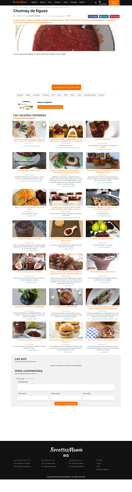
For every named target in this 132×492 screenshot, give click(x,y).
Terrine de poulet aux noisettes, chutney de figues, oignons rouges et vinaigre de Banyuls (103, 309)
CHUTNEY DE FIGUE (102, 139)
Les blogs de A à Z (76, 461)
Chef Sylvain (68, 352)
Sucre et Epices (105, 282)
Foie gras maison (90, 95)
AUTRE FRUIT (18, 23)
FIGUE (27, 23)
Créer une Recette (114, 2)
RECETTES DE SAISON (39, 23)
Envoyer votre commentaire (66, 404)
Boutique (74, 2)
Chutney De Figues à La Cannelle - (29, 272)
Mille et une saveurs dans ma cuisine (31, 181)
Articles (81, 2)
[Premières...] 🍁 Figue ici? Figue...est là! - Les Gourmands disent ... (102, 208)
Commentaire (23, 382)
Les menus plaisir (32, 350)
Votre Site (86, 394)
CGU (98, 467)
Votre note (20, 379)
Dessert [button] (57, 2)
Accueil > (16, 7)
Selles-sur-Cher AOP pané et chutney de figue (29, 208)
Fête (65, 95)
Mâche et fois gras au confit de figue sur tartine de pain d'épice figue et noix (66, 172)
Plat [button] (49, 2)
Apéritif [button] (34, 2)
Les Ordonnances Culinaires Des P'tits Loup (105, 319)
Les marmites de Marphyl (105, 183)
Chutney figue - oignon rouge (29, 171)
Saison (101, 95)
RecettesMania (19, 2)
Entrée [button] (42, 2)
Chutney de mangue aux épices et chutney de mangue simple (103, 172)
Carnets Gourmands (31, 282)
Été (53, 95)
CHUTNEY (111, 20)
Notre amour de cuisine (68, 186)
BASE (22, 20)
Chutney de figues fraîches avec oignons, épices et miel (66, 240)
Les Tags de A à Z (48, 461)
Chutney (46, 95)
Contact (99, 461)
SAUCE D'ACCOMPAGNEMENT (93, 20)
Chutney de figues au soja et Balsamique (103, 340)
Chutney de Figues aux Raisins (102, 239)
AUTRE (16, 20)
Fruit (59, 95)
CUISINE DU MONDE (33, 20)
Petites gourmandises (105, 150)
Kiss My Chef (31, 216)
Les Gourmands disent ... (105, 216)
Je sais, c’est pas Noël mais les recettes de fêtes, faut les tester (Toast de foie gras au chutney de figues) (66, 274)
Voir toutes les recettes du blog (50, 107)
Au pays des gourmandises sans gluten (68, 148)
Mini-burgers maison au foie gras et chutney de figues (66, 341)
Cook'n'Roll (105, 352)
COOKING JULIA (68, 319)
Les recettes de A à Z (21, 461)
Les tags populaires (48, 467)
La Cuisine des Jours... (105, 247)
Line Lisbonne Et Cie (31, 251)
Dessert (20, 95)
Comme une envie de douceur (31, 146)
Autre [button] (66, 2)
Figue (28, 95)
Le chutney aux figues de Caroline (29, 340)
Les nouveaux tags (48, 464)
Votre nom (22, 394)
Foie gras (36, 95)
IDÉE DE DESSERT (57, 20)
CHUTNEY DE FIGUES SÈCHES (66, 307)
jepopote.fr (68, 286)
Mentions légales (102, 470)
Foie (79, 95)
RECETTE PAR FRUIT (73, 20)
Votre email (55, 394)
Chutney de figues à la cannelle (29, 239)
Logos (98, 464)
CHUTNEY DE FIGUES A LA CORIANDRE (29, 307)
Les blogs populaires (76, 467)
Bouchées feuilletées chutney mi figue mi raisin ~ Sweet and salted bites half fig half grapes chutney (29, 141)
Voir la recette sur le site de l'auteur (66, 88)
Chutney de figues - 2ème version (102, 272)
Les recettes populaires (22, 467)
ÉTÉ (50, 23)
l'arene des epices (31, 319)
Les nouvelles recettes (22, 464)
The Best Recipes (68, 249)
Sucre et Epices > (24, 7)
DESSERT (45, 20)
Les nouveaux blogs (76, 464)
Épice (73, 95)
